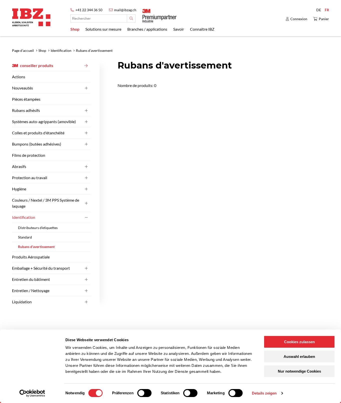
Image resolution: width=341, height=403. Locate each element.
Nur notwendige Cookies (299, 371)
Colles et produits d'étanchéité (38, 132)
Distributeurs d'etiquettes (38, 228)
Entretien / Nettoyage (30, 290)
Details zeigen (264, 393)
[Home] (31, 17)
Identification (23, 217)
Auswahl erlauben (299, 356)
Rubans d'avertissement (36, 246)
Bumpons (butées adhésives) (36, 144)
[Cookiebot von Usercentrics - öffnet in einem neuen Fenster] (32, 393)
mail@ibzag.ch (125, 10)
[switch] (144, 393)
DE (318, 10)
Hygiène (19, 188)
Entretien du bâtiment (31, 279)
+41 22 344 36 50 (88, 10)
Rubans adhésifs (26, 110)
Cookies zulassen (299, 342)
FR (327, 10)
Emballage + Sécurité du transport (41, 268)
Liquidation (22, 301)
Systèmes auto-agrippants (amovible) (44, 121)
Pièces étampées (26, 99)
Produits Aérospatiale (31, 256)
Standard (25, 237)
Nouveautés (22, 87)
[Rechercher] (131, 18)
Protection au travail (29, 177)
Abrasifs (19, 166)
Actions (18, 76)
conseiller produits (36, 65)
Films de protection (28, 155)
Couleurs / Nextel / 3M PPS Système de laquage (45, 203)
